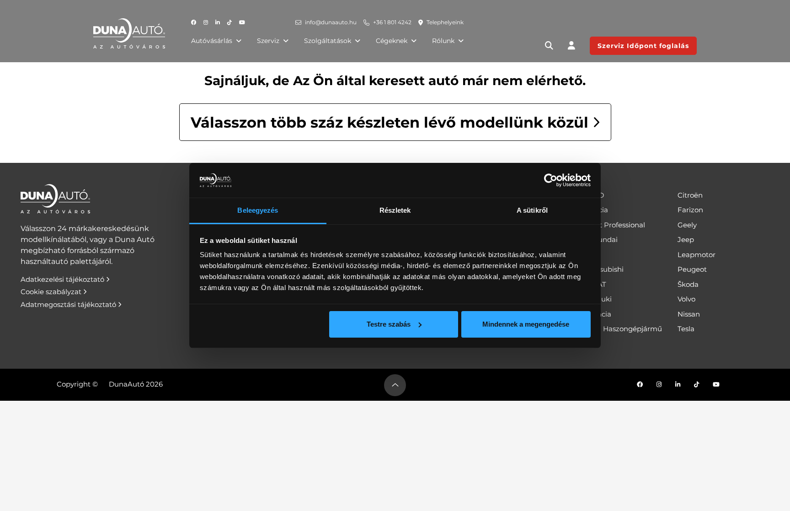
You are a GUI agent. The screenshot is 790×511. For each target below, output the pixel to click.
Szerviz (268, 41)
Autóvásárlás (211, 41)
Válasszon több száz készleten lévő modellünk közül (391, 122)
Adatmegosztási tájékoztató (69, 304)
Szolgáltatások (327, 41)
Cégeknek (391, 41)
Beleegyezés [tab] (257, 210)
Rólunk (443, 41)
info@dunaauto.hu (331, 22)
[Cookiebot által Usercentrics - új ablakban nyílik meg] (551, 180)
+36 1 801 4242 (392, 22)
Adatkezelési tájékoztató (63, 279)
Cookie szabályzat (52, 291)
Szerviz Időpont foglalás (643, 46)
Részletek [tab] (395, 210)
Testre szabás (389, 324)
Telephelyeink (445, 22)
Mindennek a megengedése (525, 324)
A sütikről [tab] (532, 210)
